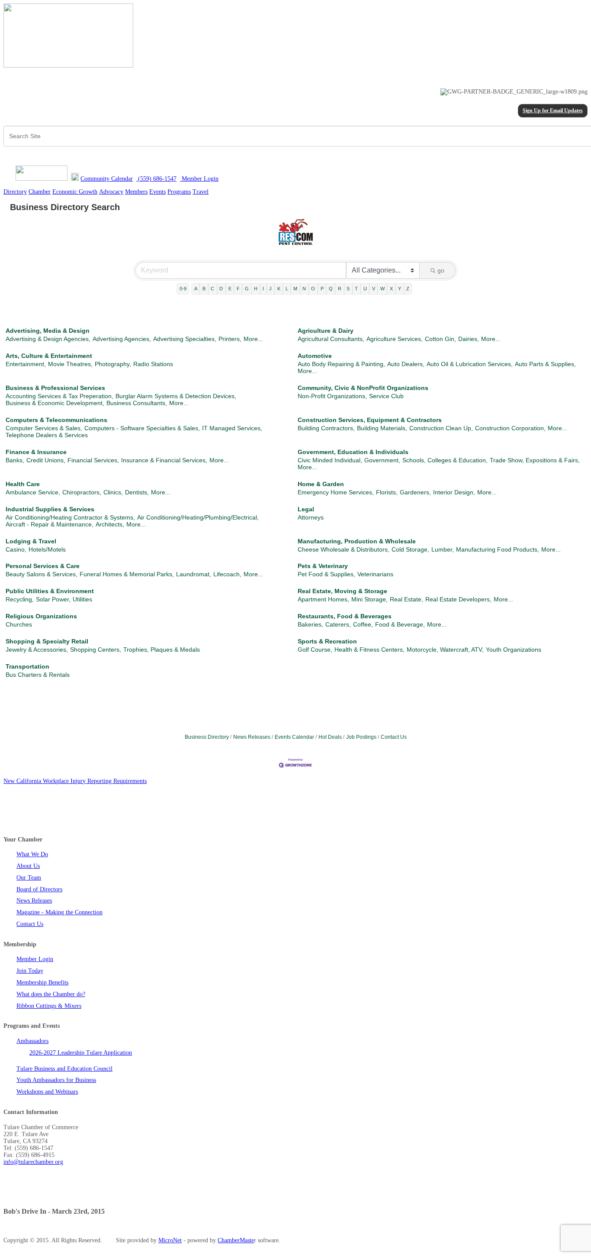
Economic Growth (74, 191)
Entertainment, (26, 364)
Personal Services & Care (43, 565)
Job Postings (361, 737)
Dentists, (137, 492)
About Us (28, 866)
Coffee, (363, 624)
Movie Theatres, (70, 364)
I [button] (263, 288)
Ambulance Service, (33, 492)
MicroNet (170, 1240)
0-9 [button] (183, 288)
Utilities (82, 599)
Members (136, 191)
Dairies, (468, 338)
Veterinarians (375, 574)
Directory (15, 191)
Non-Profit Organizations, (332, 396)
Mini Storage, (369, 599)
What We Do (32, 854)
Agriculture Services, (394, 338)
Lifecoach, (227, 574)
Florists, (387, 492)
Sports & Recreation (327, 641)
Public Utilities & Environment (50, 591)
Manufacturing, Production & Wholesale (357, 541)
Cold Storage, (410, 549)
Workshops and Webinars (47, 1091)
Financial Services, (93, 460)
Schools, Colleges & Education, (445, 460)
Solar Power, (53, 599)
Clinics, (113, 492)
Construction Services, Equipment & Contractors (370, 419)
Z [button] (407, 288)
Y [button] (399, 288)
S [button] (348, 288)
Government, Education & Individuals (353, 451)
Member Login (34, 959)
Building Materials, (382, 428)
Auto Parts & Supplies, (545, 364)
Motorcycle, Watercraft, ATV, (445, 649)
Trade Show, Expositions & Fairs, (535, 460)
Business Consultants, (136, 403)
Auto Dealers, (405, 364)
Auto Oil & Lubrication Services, (470, 364)
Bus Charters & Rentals (38, 674)
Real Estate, (406, 599)
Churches (19, 624)
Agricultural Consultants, (331, 338)
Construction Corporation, (510, 428)
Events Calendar (294, 737)
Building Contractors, (326, 428)
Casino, (16, 549)
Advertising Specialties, (184, 338)
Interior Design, (454, 492)
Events (157, 191)
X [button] (391, 288)
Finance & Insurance (36, 451)
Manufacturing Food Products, (497, 549)
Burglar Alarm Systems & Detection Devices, (176, 396)
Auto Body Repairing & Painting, (341, 364)
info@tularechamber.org (33, 1162)
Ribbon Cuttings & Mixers (48, 1006)
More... (253, 338)
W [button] (382, 288)
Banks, (15, 460)
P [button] (322, 288)
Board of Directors (39, 889)
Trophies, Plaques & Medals (161, 649)
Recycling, (20, 599)
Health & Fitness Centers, (369, 649)
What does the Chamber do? (50, 994)
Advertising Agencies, (122, 338)
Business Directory (207, 737)
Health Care (23, 484)
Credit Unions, (45, 460)
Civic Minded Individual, (330, 460)
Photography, (113, 364)
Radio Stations (153, 364)
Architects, (110, 524)
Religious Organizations (41, 616)
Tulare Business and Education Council (64, 1068)
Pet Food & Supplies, (326, 574)
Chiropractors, (81, 492)
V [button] (373, 288)
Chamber (40, 191)
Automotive (315, 355)
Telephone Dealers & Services (47, 435)
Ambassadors (32, 1041)
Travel (201, 191)
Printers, (229, 338)
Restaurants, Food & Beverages (345, 616)
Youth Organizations (513, 649)
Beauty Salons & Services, (41, 574)
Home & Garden (321, 484)
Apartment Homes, (323, 599)
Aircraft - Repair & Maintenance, (49, 524)
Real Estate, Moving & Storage (342, 591)
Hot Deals (330, 737)
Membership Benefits (42, 982)
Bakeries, (310, 624)
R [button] (339, 288)
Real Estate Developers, (458, 599)
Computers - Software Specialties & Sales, (142, 428)
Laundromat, (193, 574)
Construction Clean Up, (441, 428)
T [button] (356, 288)
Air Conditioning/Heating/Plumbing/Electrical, (198, 517)
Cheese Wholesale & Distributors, (343, 549)
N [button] (304, 288)
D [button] (221, 288)
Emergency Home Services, (336, 492)
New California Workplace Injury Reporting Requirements (75, 781)
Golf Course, (315, 649)
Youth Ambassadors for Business (56, 1080)
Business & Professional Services (55, 387)
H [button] (255, 288)
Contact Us (394, 737)
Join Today (29, 971)
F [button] (238, 288)
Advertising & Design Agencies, (48, 338)
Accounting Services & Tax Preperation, (59, 396)
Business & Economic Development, (55, 403)
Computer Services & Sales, (44, 428)
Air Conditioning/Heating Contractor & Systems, (70, 517)
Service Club (386, 396)
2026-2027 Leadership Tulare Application (80, 1052)
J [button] (270, 288)
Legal (306, 509)
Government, (382, 460)
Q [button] (331, 288)
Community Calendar (106, 178)
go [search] (440, 270)
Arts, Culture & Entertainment (49, 355)
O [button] (313, 288)
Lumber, (442, 549)
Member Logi (197, 178)
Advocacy (111, 191)
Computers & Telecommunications (56, 419)
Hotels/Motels (47, 549)
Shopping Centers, (95, 649)
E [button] (229, 288)
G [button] (247, 288)
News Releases (251, 737)
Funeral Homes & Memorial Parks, (127, 574)
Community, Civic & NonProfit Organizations (363, 387)
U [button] (365, 288)
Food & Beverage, (400, 624)
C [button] (212, 288)
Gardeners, (415, 492)
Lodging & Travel (31, 541)
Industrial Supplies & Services (50, 509)
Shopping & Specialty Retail (47, 641)
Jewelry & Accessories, (37, 649)
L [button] (287, 288)
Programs (179, 191)
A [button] (195, 288)
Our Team (28, 877)
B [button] (204, 288)
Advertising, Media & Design (48, 330)
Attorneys (311, 517)
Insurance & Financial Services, (164, 460)
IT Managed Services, (232, 428)
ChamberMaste (236, 1240)
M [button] (295, 288)
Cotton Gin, (440, 338)
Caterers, (338, 624)
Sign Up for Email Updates (553, 111)
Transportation (27, 666)
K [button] (278, 288)
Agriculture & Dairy (325, 330)
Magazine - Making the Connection (59, 912)
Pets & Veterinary (323, 565)
